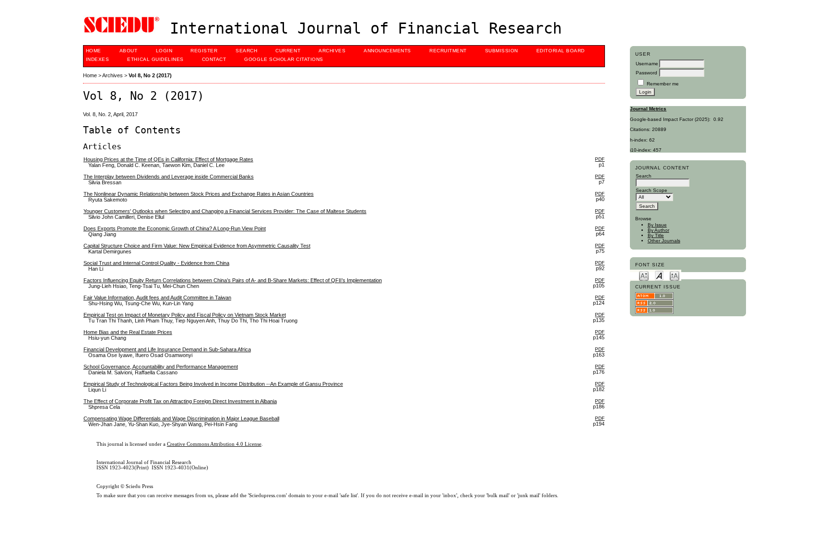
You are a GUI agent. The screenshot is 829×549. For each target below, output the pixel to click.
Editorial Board (560, 50)
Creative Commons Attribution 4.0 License (214, 444)
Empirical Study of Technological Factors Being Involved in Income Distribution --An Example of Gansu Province (213, 384)
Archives (332, 50)
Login (164, 50)
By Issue (657, 224)
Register (203, 50)
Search (246, 50)
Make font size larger (674, 275)
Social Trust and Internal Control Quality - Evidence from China (156, 263)
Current (287, 50)
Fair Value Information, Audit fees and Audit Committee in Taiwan (157, 297)
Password (646, 72)
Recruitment (448, 50)
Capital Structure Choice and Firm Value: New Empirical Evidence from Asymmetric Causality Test (196, 246)
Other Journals (664, 240)
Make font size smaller (644, 275)
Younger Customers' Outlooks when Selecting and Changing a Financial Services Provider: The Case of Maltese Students (225, 211)
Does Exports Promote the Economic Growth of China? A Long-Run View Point (174, 228)
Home (93, 50)
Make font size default (659, 275)
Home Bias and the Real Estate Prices (127, 332)
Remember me (663, 83)
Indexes (97, 59)
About (128, 50)
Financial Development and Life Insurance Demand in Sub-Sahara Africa (167, 349)
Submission (501, 50)
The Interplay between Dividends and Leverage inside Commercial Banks (168, 176)
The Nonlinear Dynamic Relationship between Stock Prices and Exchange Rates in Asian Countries (198, 194)
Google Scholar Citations (283, 59)
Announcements (387, 50)
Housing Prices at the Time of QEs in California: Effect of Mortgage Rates (168, 159)
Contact (214, 59)
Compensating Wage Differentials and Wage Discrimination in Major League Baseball (181, 418)
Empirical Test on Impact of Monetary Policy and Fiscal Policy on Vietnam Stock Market (184, 315)
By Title (656, 235)
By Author (658, 230)
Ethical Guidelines (155, 59)
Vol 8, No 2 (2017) (150, 75)
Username (647, 63)
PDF (599, 159)
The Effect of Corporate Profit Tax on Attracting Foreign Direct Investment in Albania (180, 401)
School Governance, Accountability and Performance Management (160, 367)
